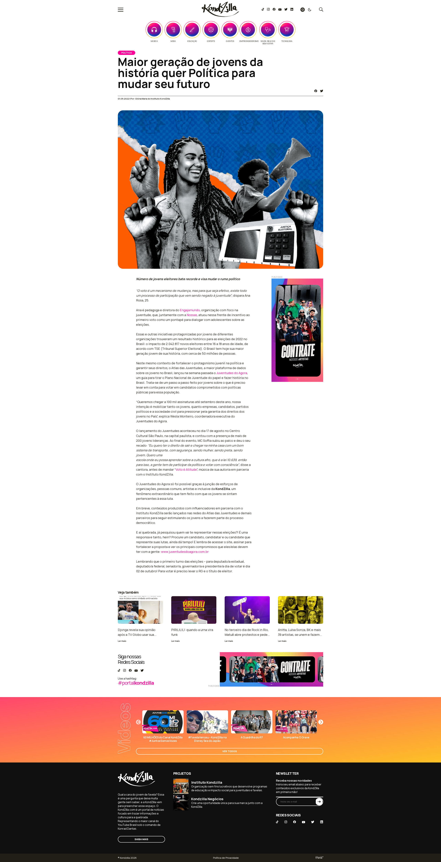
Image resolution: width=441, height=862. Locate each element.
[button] (320, 722)
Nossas (192, 315)
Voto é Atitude (186, 469)
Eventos (230, 41)
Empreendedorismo (249, 41)
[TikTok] (263, 10)
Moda (173, 41)
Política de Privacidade (226, 857)
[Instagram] (268, 10)
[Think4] (319, 857)
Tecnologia (286, 41)
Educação (192, 41)
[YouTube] (279, 10)
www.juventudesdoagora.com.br (185, 552)
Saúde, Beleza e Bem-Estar (267, 42)
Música (154, 41)
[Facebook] (274, 10)
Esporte (211, 41)
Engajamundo (190, 310)
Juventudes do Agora (231, 373)
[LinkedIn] (291, 10)
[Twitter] (286, 10)
